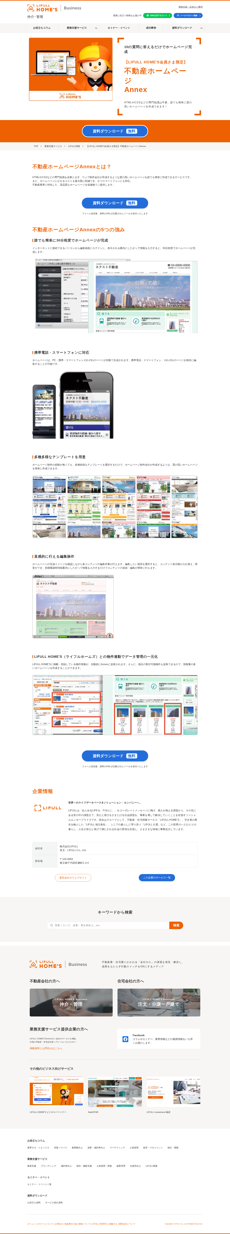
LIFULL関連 (74, 146)
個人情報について (82, 1224)
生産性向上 (135, 1166)
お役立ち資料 (34, 1202)
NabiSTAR (93, 1112)
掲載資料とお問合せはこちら (46, 1048)
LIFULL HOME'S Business (71, 1002)
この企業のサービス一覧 (157, 877)
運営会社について (127, 1224)
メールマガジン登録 (188, 15)
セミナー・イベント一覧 (39, 1184)
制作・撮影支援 (84, 1166)
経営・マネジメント (153, 1147)
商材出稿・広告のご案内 (191, 7)
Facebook (139, 1035)
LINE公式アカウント (158, 15)
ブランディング (48, 1166)
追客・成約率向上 (96, 1147)
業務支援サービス (77, 27)
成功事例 (151, 27)
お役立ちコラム (42, 27)
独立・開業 (173, 1147)
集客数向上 (77, 1147)
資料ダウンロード (182, 27)
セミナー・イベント (119, 27)
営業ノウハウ (60, 1147)
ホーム (30, 1224)
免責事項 (69, 1224)
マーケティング (117, 1147)
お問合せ (59, 1224)
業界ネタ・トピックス (38, 1147)
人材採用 (134, 1147)
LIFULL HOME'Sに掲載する (104, 1224)
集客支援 (31, 1166)
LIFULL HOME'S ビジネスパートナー (48, 1112)
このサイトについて (44, 1224)
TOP (36, 146)
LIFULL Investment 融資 (158, 1112)
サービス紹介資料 (54, 1202)
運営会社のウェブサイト (73, 877)
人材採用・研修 (104, 1166)
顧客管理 (121, 1166)
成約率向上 (66, 1166)
